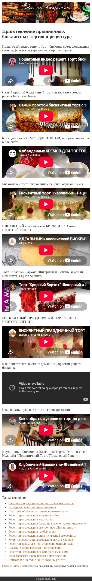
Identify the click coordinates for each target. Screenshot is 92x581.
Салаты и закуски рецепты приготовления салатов (41, 503)
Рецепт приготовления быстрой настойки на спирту (42, 527)
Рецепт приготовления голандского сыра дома (38, 551)
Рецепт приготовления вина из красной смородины (42, 535)
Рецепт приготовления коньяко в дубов (34, 515)
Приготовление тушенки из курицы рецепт (37, 559)
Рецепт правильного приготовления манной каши (41, 543)
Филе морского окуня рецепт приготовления (37, 555)
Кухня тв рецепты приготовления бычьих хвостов (41, 539)
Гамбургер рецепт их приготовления (32, 507)
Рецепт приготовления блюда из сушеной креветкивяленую (47, 523)
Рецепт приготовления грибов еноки (32, 531)
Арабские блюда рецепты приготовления (35, 547)
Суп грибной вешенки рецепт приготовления (38, 511)
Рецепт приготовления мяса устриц (31, 519)
